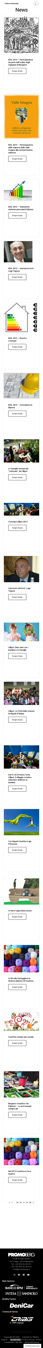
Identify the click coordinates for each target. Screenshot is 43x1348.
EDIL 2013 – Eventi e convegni (17, 339)
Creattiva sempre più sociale (21, 1037)
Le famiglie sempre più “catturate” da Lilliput (18, 470)
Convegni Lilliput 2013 (18, 521)
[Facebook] (19, 1275)
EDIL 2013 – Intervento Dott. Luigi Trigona (21, 269)
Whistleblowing (32, 1342)
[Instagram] (15, 1275)
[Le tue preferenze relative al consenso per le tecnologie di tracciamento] (32, 1346)
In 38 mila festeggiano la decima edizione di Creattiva (20, 979)
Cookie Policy (16, 1339)
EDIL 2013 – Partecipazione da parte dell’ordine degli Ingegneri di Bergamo (20, 62)
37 (27, 1202)
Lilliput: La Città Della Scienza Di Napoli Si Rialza (21, 712)
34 (17, 1202)
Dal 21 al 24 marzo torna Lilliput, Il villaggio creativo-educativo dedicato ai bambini (20, 778)
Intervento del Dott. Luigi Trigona (19, 589)
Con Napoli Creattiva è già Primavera (19, 842)
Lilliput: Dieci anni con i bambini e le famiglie (18, 648)
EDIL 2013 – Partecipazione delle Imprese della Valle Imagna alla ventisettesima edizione (20, 149)
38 (30, 1202)
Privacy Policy (28, 1339)
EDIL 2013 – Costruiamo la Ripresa (20, 406)
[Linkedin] (24, 1275)
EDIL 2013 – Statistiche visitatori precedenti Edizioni (20, 208)
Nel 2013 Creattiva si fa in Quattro (19, 1172)
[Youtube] (28, 1275)
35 (21, 1202)
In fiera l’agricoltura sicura (20, 910)
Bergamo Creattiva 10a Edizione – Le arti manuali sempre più (19, 1106)
